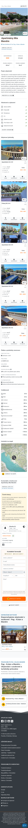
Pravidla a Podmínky (6, 736)
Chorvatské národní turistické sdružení (11, 747)
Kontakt (3, 789)
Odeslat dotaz (15, 598)
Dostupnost (14, 178)
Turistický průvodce (6, 770)
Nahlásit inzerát (14, 605)
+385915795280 (6, 535)
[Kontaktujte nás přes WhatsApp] (13, 536)
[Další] (24, 634)
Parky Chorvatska (5, 750)
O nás (2, 792)
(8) (25, 282)
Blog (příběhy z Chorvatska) (8, 773)
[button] (14, 457)
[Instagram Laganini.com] (5, 721)
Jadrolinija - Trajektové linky (8, 752)
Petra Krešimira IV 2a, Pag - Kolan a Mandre (13, 44)
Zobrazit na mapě (10, 473)
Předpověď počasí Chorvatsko (9, 745)
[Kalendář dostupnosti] (25, 649)
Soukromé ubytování (6, 775)
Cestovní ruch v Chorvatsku (8, 757)
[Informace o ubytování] (25, 647)
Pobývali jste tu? (7, 48)
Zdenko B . (6, 32)
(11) (24, 158)
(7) (25, 241)
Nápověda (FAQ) (5, 794)
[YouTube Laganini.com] (9, 721)
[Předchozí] (4, 634)
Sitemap (14, 736)
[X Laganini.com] (12, 721)
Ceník (5, 178)
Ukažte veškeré (7, 129)
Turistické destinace (6, 768)
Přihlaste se (5, 803)
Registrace (5, 805)
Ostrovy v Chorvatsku (6, 780)
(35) (25, 33)
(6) (25, 199)
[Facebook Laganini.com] (2, 721)
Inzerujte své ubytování (8, 800)
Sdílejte (24, 6)
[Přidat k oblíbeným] (25, 627)
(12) (24, 323)
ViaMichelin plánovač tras (7, 755)
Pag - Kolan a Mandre (6, 6)
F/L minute (22, 178)
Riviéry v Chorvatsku (6, 778)
